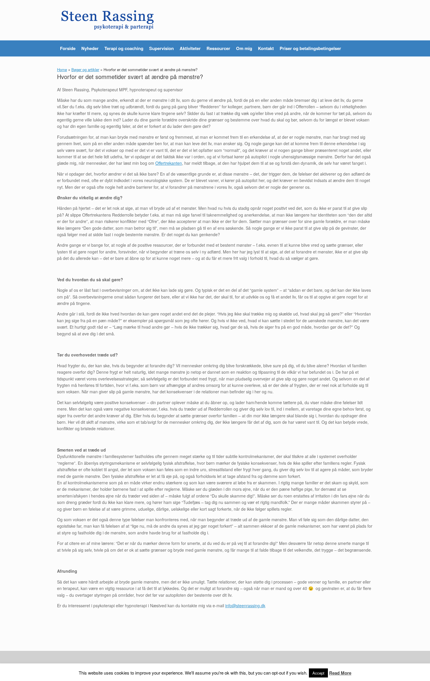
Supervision (161, 48)
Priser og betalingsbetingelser (310, 48)
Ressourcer (218, 48)
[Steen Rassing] (107, 20)
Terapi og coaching (123, 48)
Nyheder (90, 48)
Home (62, 69)
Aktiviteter (190, 48)
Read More (340, 673)
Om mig (244, 48)
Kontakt (266, 48)
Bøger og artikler (85, 69)
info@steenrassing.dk (245, 605)
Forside (67, 48)
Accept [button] (318, 673)
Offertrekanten (168, 163)
